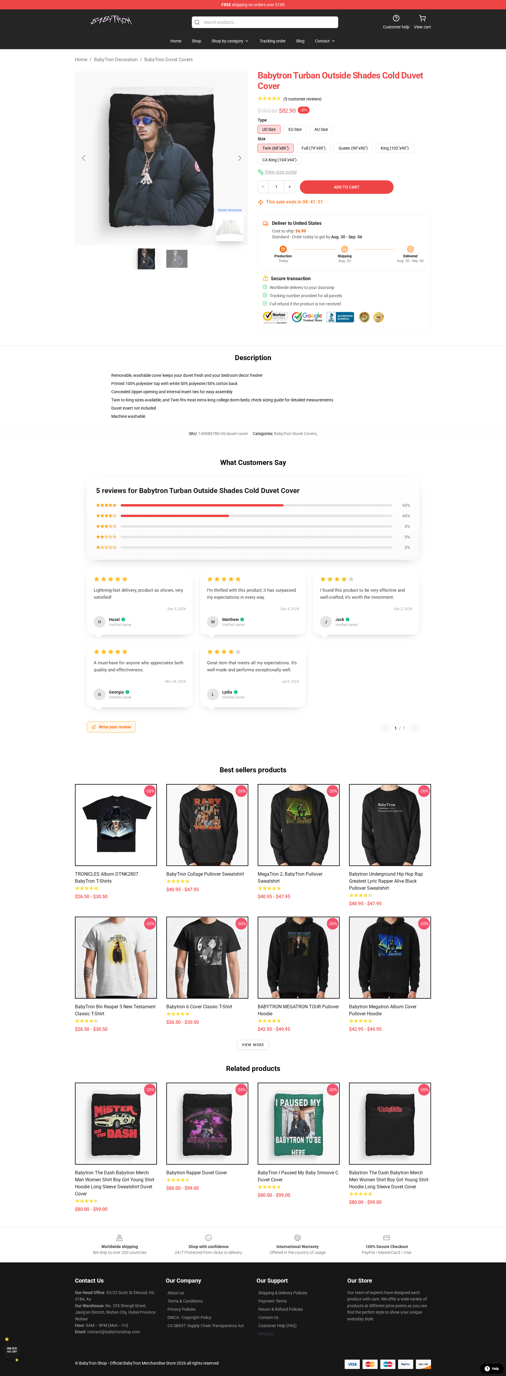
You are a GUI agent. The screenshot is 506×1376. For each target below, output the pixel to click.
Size (262, 138)
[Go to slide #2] (177, 258)
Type (262, 120)
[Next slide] (239, 158)
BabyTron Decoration (116, 59)
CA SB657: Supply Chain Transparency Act (205, 1325)
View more (253, 1045)
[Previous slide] (84, 158)
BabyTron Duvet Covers (168, 59)
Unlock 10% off (12, 1350)
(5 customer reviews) (302, 99)
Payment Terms (272, 1301)
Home (81, 59)
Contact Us (268, 1317)
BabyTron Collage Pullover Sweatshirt (205, 874)
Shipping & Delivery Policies (282, 1293)
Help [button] (495, 1369)
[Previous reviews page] (385, 728)
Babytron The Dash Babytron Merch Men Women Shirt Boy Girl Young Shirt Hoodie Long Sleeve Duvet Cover (388, 1180)
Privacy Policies (181, 1309)
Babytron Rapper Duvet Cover (196, 1172)
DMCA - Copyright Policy (189, 1317)
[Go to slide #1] (146, 258)
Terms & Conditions (185, 1301)
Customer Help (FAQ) (277, 1325)
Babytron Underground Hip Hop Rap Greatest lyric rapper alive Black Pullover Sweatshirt (386, 881)
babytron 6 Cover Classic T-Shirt (199, 1006)
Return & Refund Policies (280, 1309)
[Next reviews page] (414, 728)
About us (175, 1293)
